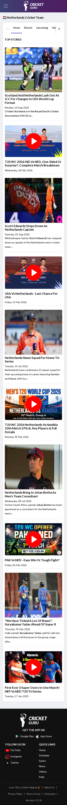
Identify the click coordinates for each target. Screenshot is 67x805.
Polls (41, 776)
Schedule (44, 755)
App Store (46, 736)
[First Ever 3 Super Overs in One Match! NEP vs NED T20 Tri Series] (33, 666)
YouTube (15, 750)
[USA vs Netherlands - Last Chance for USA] (33, 272)
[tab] (16, 28)
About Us (49, 787)
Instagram (16, 756)
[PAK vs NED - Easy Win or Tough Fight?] (33, 539)
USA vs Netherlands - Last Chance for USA (31, 295)
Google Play (27, 736)
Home (42, 750)
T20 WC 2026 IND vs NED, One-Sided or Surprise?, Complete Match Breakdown (33, 163)
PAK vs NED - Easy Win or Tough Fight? (32, 560)
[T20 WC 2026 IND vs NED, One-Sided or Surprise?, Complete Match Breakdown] (33, 140)
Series (42, 760)
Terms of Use (33, 793)
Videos (43, 771)
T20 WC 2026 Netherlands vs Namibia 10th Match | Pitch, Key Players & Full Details (31, 428)
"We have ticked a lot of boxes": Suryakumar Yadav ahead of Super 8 (30, 622)
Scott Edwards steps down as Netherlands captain (26, 227)
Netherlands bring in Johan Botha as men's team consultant (30, 494)
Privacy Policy (15, 793)
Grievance (49, 793)
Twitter (14, 762)
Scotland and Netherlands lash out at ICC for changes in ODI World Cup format (32, 99)
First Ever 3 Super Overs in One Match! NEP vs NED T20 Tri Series (32, 689)
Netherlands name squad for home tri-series (32, 359)
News (42, 766)
